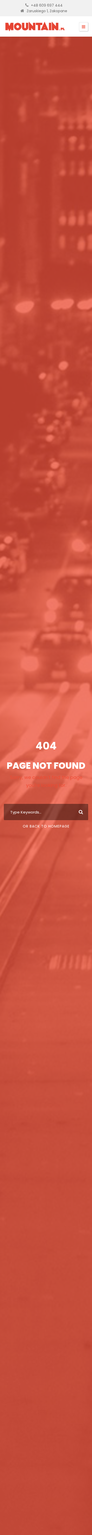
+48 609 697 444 (47, 5)
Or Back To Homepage (46, 826)
